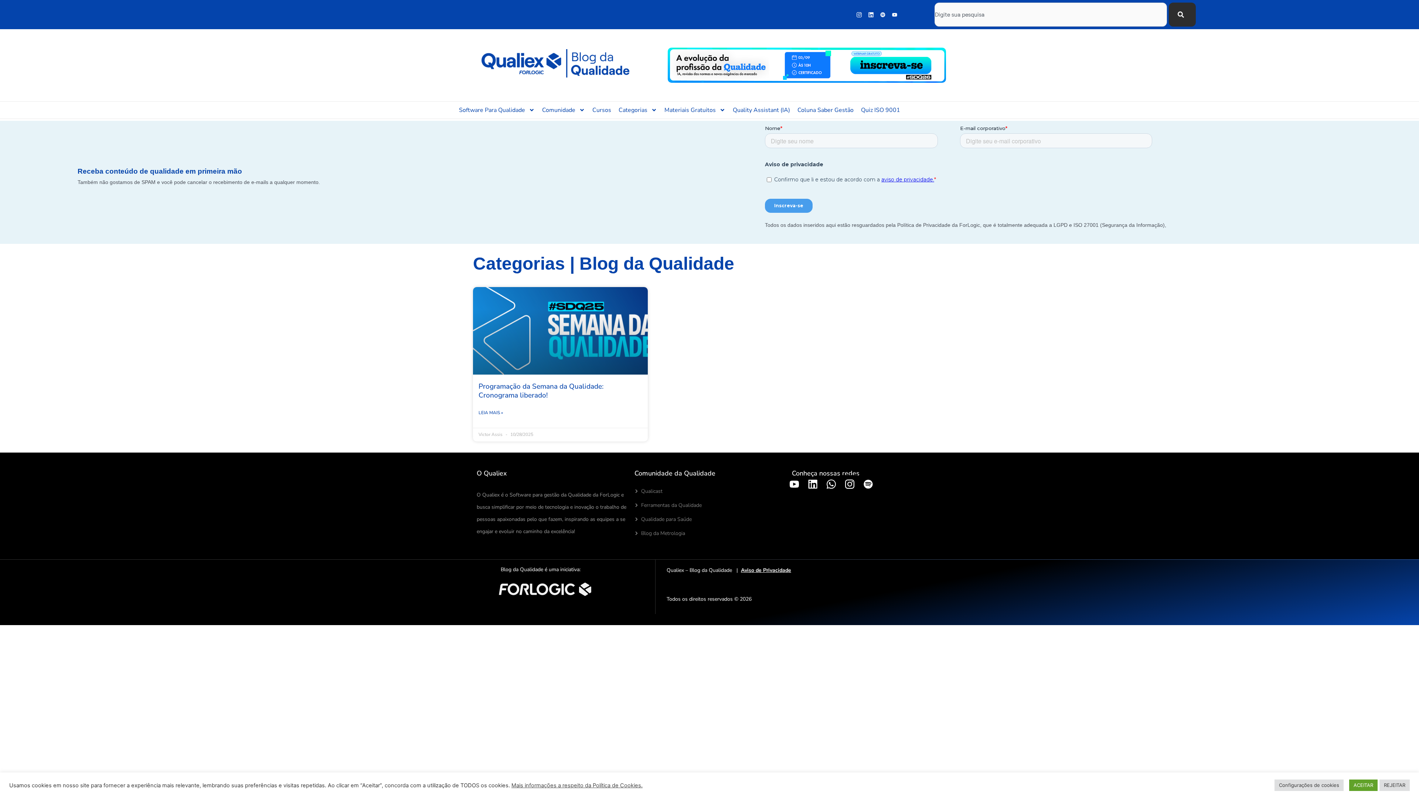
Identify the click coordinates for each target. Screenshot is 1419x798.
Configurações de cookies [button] (1309, 785)
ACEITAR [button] (1363, 785)
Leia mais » (491, 413)
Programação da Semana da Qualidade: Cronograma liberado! (541, 391)
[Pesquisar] (1182, 15)
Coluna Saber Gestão (825, 110)
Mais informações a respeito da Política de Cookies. (577, 785)
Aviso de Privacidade (766, 570)
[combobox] (1051, 15)
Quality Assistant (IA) (761, 110)
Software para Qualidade (492, 110)
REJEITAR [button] (1394, 785)
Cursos (601, 110)
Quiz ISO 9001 (880, 110)
